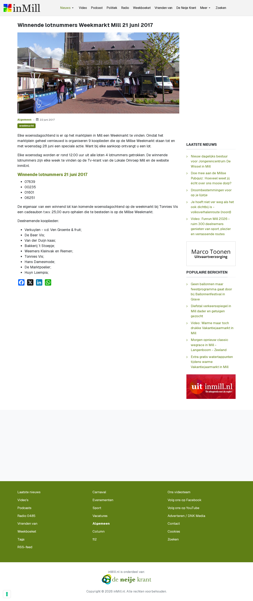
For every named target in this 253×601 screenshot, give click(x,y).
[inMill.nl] (22, 8)
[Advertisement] (98, 318)
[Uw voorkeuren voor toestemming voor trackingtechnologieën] (7, 594)
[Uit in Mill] (211, 386)
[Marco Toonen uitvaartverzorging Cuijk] (211, 253)
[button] (67, 8)
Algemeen (24, 119)
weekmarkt (26, 125)
